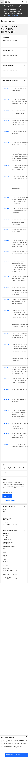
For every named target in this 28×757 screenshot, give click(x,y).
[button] (26, 736)
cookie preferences (6, 747)
